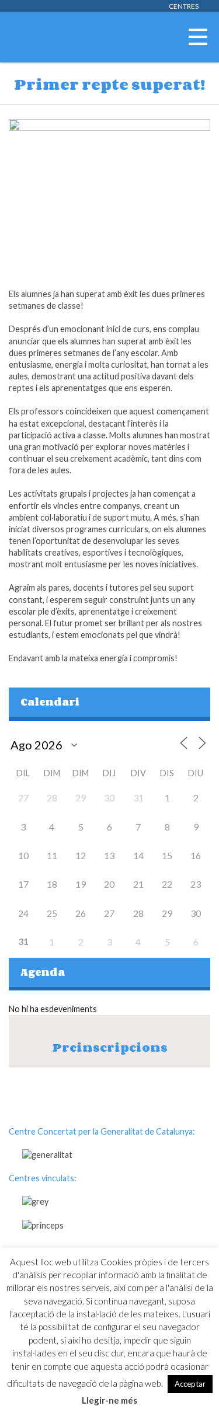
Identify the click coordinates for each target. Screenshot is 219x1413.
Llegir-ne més (109, 1400)
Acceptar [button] (190, 1383)
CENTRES (184, 6)
